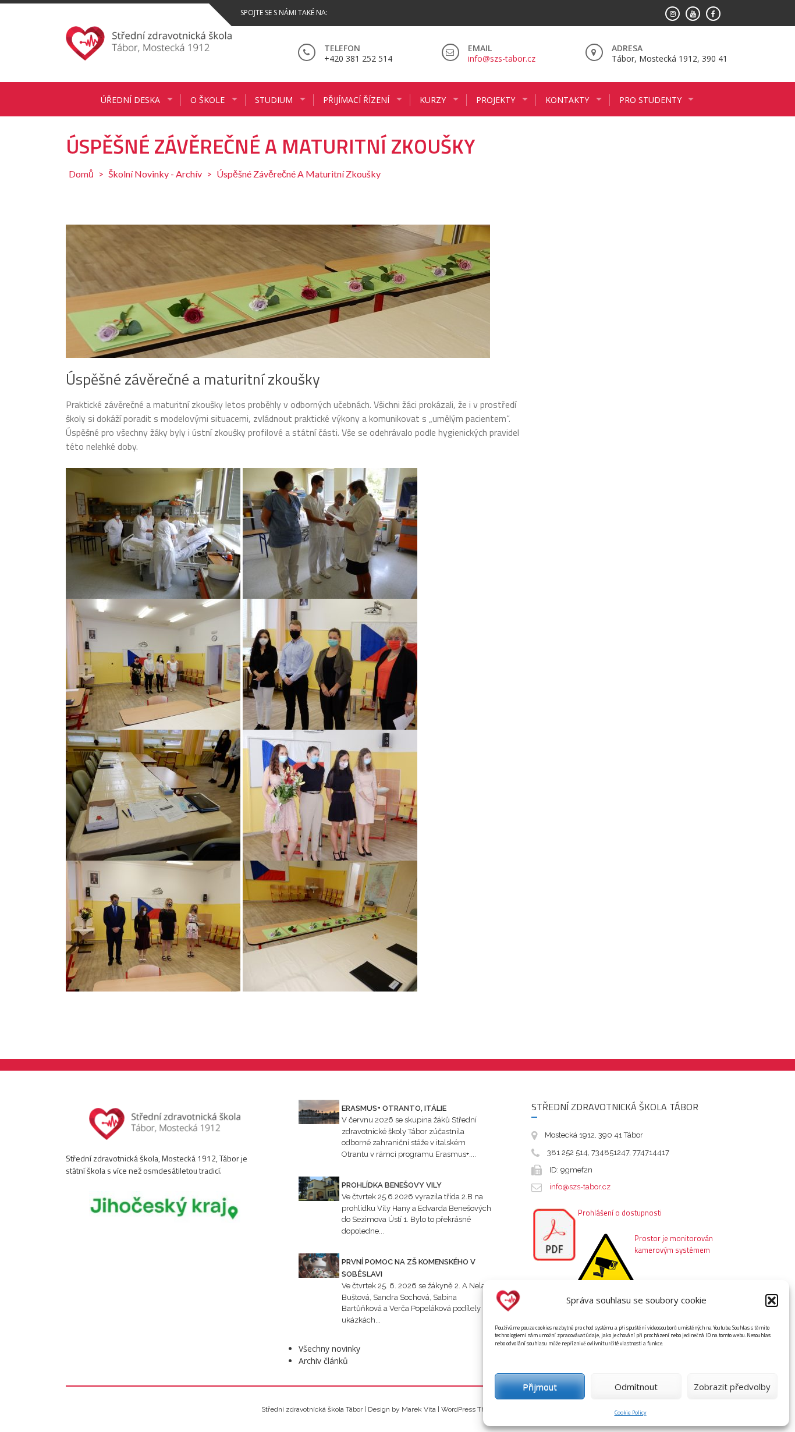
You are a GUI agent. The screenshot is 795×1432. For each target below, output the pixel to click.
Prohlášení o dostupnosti (620, 1212)
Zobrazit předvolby (732, 1386)
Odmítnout (636, 1386)
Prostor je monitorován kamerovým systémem (673, 1244)
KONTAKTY (567, 99)
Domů (81, 173)
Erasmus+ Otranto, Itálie (394, 1108)
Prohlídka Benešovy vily (392, 1185)
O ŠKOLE (207, 99)
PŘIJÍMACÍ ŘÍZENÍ (356, 99)
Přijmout (540, 1386)
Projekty (495, 99)
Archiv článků (323, 1360)
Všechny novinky (329, 1348)
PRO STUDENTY (650, 99)
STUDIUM (274, 99)
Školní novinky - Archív (155, 173)
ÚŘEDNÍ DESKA (130, 99)
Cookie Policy (631, 1412)
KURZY (433, 99)
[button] (772, 1300)
